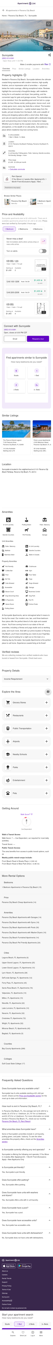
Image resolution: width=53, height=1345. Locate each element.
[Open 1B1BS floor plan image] (41, 308)
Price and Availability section (30, 1095)
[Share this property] (49, 55)
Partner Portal (6, 1304)
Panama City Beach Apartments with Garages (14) (21, 917)
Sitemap (5, 1293)
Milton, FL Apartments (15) (12, 998)
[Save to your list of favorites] (48, 23)
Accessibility (6, 1300)
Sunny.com (5, 1297)
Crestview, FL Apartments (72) (14, 1018)
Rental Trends (6, 1278)
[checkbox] (16, 372)
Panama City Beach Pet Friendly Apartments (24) (21, 942)
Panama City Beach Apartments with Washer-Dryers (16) (24, 932)
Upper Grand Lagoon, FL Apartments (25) (18, 962)
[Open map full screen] (48, 692)
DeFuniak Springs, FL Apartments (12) (17, 977)
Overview (6, 68)
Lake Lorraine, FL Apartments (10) (15, 1008)
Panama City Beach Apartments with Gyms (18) (20, 922)
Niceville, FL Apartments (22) (13, 1003)
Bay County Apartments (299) (13, 1048)
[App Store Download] (9, 1267)
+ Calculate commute (16, 169)
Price (14, 68)
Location (36, 68)
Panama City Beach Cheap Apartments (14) (19, 902)
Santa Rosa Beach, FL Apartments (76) (17, 988)
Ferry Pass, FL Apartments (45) (14, 983)
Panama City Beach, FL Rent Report (16, 1121)
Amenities (46, 68)
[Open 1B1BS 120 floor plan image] (41, 265)
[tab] (9, 229)
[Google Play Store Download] (25, 1267)
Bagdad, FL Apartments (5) (12, 1033)
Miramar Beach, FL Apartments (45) (16, 1028)
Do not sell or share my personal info (14, 1308)
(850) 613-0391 (8, 58)
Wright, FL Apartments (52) (12, 1023)
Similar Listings (24, 68)
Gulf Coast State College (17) (13, 1063)
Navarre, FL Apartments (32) (13, 1013)
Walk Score (25, 814)
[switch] (42, 251)
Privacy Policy (6, 1286)
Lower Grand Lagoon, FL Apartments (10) (18, 967)
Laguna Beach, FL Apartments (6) (15, 957)
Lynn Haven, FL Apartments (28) (14, 972)
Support (4, 1282)
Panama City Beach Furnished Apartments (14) (20, 937)
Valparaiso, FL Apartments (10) (14, 993)
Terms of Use (6, 1289)
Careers (4, 1275)
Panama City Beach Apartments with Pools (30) (20, 927)
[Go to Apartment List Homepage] (26, 3)
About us (5, 1271)
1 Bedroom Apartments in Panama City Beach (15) (22, 887)
